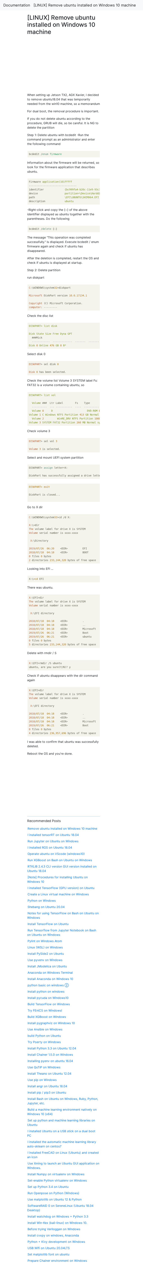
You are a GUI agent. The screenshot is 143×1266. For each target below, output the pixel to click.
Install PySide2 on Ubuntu (46, 953)
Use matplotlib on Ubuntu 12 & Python (55, 1199)
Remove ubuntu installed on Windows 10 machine (62, 828)
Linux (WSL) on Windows (45, 947)
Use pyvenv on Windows (45, 960)
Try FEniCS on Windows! (45, 1010)
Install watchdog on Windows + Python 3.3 (58, 1216)
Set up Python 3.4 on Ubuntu (48, 1187)
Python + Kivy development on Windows (56, 1242)
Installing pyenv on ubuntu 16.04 (50, 1061)
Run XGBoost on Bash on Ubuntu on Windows (60, 860)
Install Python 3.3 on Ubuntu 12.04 (52, 1048)
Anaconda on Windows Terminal (50, 972)
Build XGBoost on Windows (47, 1017)
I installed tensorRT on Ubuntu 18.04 (53, 835)
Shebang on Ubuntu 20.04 (46, 907)
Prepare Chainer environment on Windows (57, 1260)
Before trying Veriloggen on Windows (54, 1229)
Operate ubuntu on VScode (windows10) (56, 854)
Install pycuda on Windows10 (48, 998)
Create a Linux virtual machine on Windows (58, 894)
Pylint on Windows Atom (45, 941)
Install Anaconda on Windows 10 (50, 979)
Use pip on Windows (42, 1080)
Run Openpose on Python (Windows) (53, 1193)
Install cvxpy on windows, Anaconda (53, 1235)
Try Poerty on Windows (44, 1042)
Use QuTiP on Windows (44, 1067)
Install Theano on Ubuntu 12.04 (49, 1073)
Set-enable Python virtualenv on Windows (57, 1180)
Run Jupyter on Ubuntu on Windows (53, 841)
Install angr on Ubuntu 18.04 (47, 1086)
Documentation (16, 5)
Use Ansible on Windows (45, 1029)
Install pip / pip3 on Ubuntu (47, 1092)
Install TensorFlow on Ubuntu (48, 924)
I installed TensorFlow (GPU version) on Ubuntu (61, 888)
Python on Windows (42, 900)
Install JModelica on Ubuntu (47, 966)
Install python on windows (46, 991)
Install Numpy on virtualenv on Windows (56, 1174)
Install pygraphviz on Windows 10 (51, 1023)
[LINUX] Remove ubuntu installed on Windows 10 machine (85, 5)
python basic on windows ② (48, 985)
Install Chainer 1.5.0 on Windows (50, 1054)
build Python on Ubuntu (44, 1036)
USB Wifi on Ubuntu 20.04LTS (49, 1248)
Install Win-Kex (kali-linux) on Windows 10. (57, 1223)
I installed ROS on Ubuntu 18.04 (50, 847)
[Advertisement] (116, 309)
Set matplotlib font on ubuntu (48, 1254)
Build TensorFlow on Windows (49, 1004)
